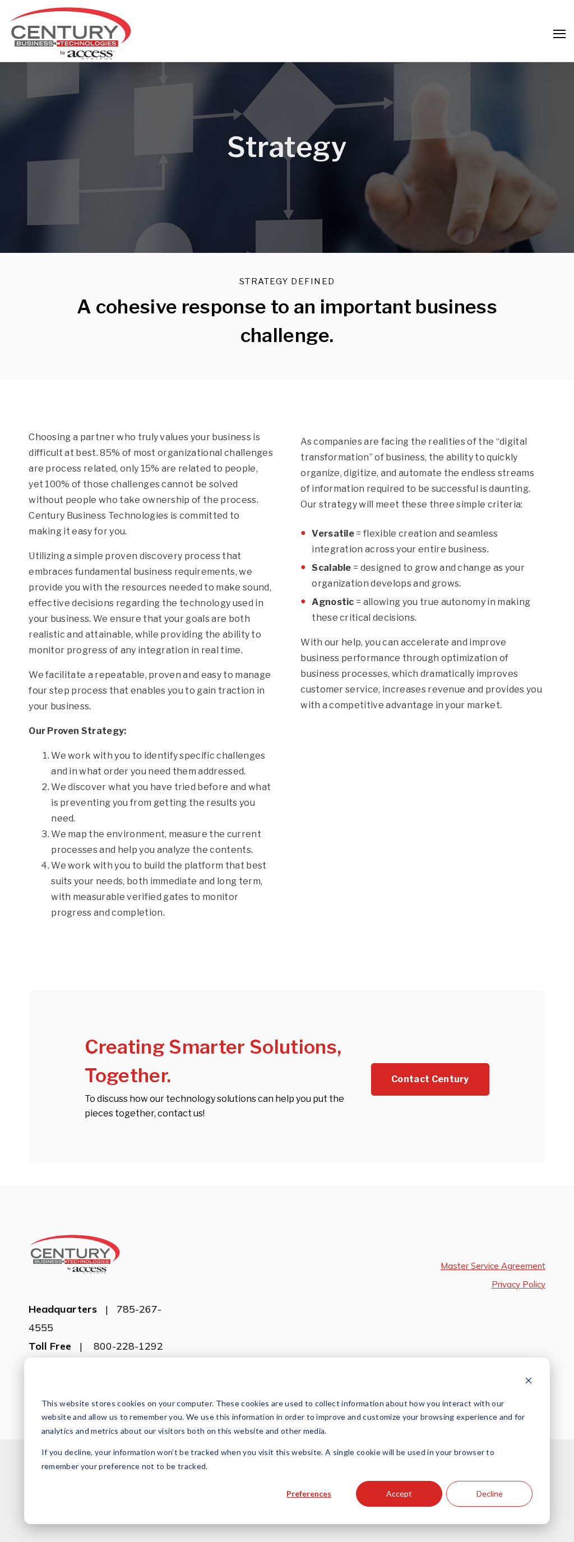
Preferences (308, 1493)
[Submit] (557, 181)
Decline (489, 1493)
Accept (399, 1493)
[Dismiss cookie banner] (529, 1382)
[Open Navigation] (559, 34)
